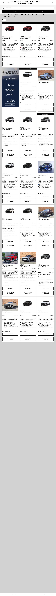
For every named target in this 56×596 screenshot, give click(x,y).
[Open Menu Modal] (3, 2)
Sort (15, 11)
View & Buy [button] (10, 59)
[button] (10, 59)
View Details (6, 56)
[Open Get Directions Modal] (52, 2)
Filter (42, 11)
